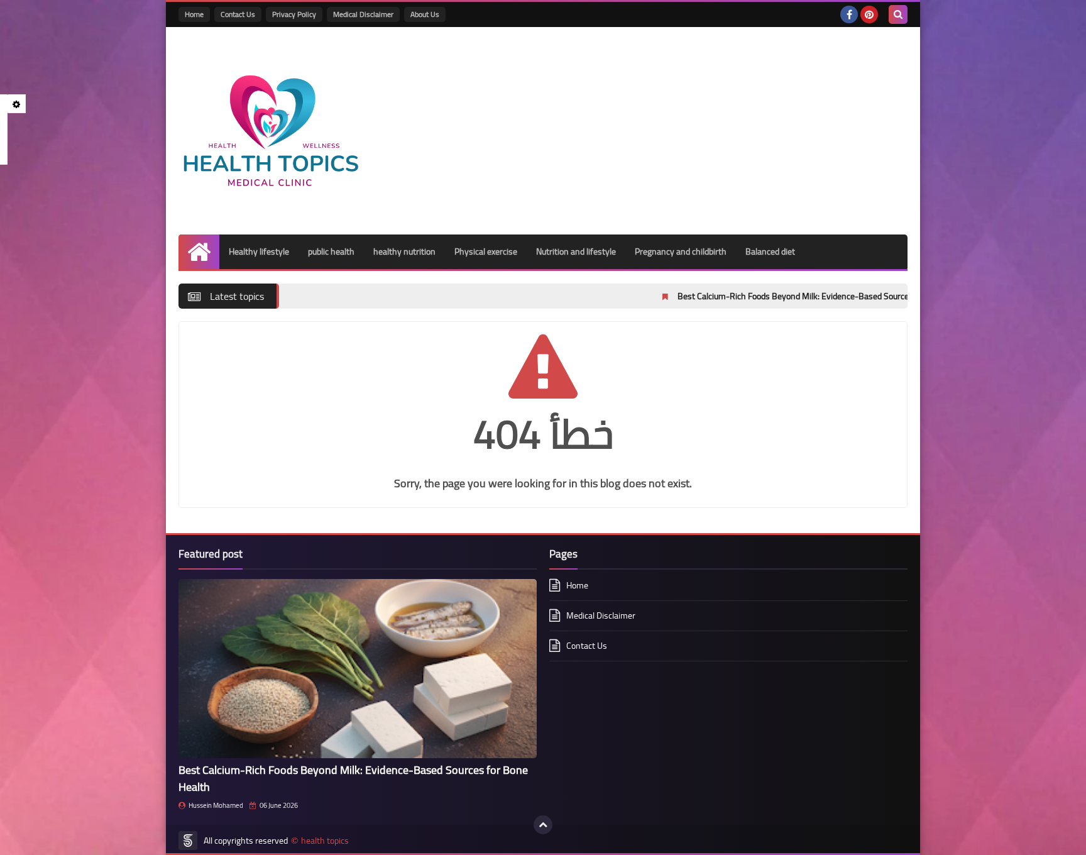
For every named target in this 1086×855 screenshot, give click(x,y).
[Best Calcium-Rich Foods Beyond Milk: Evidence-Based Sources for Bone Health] (357, 668)
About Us (424, 14)
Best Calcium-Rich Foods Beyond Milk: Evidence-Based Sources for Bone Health (777, 296)
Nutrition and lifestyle (576, 251)
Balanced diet (770, 251)
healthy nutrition (404, 251)
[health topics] (269, 131)
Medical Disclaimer (363, 14)
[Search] (898, 14)
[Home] (198, 251)
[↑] (543, 824)
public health (331, 251)
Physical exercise (485, 251)
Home (194, 14)
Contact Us (238, 14)
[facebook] (849, 14)
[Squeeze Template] (187, 840)
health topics (325, 840)
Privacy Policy (294, 14)
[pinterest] (869, 14)
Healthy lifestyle (259, 251)
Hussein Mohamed (216, 805)
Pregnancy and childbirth (681, 251)
